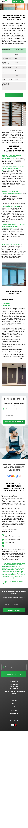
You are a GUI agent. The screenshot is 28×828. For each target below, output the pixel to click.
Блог (14, 703)
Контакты (14, 713)
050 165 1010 (17, 1)
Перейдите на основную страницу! (13, 583)
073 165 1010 (14, 688)
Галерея (14, 700)
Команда (14, 710)
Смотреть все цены (14, 95)
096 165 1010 (14, 686)
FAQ (14, 706)
